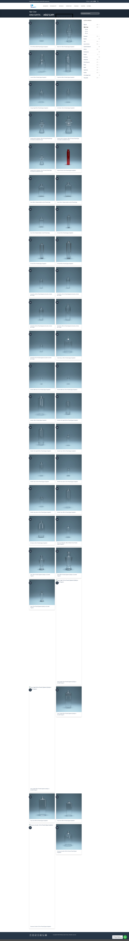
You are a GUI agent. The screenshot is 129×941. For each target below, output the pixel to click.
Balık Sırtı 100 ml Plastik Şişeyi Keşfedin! (65, 46)
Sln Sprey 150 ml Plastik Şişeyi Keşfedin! (38, 543)
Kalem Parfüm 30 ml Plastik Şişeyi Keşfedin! (66, 170)
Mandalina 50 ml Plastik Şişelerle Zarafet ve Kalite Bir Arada (40, 358)
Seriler (85, 72)
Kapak (85, 54)
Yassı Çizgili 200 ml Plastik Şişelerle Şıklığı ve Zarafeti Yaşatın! (39, 789)
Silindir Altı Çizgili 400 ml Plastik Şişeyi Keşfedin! (40, 451)
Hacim (85, 49)
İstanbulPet (53, 6)
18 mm (86, 29)
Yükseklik (86, 77)
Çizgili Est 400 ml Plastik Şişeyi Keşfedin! (66, 77)
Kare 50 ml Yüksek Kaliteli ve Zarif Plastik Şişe (40, 232)
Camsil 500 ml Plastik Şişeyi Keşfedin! (38, 77)
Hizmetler (68, 6)
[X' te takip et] (90, 1)
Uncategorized (87, 75)
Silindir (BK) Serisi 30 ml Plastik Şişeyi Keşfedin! (67, 389)
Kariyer (83, 6)
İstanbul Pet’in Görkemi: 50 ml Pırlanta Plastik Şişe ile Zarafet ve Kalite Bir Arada (41, 171)
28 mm (86, 33)
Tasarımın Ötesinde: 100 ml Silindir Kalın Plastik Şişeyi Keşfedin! (67, 543)
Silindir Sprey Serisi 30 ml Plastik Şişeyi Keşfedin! (67, 481)
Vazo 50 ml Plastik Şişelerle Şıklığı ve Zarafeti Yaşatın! (39, 607)
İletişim (89, 6)
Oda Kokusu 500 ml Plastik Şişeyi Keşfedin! (66, 357)
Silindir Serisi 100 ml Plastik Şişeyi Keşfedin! (66, 451)
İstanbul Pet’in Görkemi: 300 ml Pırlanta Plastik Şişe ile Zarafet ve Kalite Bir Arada (68, 139)
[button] (97, 1)
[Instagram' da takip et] (87, 1)
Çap (85, 41)
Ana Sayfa (35, 15)
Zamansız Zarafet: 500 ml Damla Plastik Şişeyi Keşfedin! (67, 852)
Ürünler (61, 6)
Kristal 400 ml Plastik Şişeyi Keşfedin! (65, 263)
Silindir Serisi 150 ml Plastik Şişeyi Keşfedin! (39, 481)
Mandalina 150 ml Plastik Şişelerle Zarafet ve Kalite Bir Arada (68, 294)
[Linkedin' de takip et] (94, 1)
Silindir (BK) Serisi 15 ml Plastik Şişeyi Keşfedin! (40, 389)
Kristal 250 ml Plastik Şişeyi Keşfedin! (38, 263)
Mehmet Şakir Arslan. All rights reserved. (68, 934)
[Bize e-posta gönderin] (91, 1)
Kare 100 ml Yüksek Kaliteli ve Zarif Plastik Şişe (40, 202)
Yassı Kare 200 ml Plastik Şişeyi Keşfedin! (66, 820)
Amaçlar (85, 36)
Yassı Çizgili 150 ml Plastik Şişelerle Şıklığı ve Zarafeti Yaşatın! (66, 682)
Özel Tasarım (87, 62)
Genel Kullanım (87, 46)
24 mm (86, 31)
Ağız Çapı (86, 27)
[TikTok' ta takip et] (35, 935)
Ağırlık (85, 24)
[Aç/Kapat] (99, 24)
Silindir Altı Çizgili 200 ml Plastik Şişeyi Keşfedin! (67, 420)
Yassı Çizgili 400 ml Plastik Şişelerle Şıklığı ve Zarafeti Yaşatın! (66, 714)
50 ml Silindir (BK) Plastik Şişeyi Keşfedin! (39, 46)
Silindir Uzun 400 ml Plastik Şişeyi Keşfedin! (66, 512)
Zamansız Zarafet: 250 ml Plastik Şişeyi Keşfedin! (40, 926)
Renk (85, 64)
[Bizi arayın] (92, 1)
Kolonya (86, 57)
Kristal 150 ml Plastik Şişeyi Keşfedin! (65, 232)
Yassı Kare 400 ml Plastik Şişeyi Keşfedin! (39, 820)
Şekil (85, 67)
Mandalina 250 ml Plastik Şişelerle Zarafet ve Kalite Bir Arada (41, 326)
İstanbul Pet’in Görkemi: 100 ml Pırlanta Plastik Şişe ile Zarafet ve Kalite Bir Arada (41, 139)
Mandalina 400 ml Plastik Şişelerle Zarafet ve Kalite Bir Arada (68, 326)
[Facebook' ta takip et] (86, 1)
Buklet (85, 38)
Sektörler (86, 70)
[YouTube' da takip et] (95, 1)
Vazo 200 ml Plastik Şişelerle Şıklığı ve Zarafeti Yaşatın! (67, 575)
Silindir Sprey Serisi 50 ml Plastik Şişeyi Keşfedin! (40, 512)
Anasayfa (45, 6)
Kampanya (86, 51)
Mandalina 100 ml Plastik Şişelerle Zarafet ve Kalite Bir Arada (41, 294)
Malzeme (86, 59)
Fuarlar (76, 6)
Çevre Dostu (86, 44)
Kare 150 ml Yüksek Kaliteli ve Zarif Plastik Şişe (67, 202)
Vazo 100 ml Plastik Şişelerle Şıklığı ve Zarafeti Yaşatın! (40, 575)
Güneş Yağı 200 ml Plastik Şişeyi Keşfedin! (39, 108)
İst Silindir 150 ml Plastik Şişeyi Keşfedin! (66, 108)
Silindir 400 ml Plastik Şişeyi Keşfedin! (38, 420)
